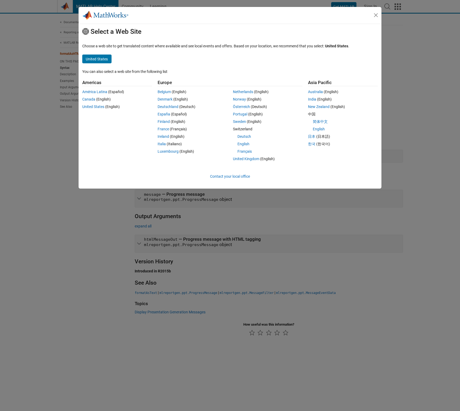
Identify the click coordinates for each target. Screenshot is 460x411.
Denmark (165, 99)
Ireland (163, 136)
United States (93, 107)
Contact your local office (230, 176)
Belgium (164, 92)
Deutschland (168, 107)
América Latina (94, 92)
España (164, 114)
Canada (88, 99)
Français (244, 151)
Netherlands (243, 92)
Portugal (240, 114)
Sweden (239, 121)
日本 (311, 136)
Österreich (241, 107)
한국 (311, 144)
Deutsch (244, 136)
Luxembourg (168, 151)
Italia (162, 144)
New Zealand (319, 107)
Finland (164, 121)
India (312, 99)
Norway (239, 99)
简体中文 (320, 121)
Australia (315, 92)
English (243, 144)
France (163, 129)
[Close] (376, 15)
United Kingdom (246, 159)
